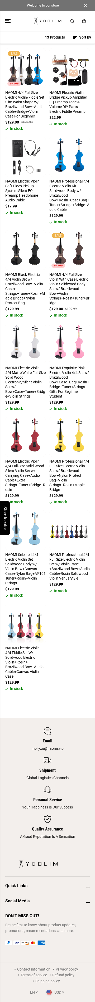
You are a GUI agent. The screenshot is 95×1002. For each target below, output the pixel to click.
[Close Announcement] (85, 5)
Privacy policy (67, 969)
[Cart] (84, 21)
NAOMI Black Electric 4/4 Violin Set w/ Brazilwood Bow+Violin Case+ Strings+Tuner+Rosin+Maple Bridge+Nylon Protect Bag (25, 288)
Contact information (33, 969)
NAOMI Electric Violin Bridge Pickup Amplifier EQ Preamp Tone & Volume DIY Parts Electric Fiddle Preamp (68, 102)
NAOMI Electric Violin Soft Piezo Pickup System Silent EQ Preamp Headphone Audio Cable (22, 190)
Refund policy (63, 975)
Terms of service (34, 975)
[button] (8, 21)
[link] (47, 942)
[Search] (72, 21)
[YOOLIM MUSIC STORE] (47, 21)
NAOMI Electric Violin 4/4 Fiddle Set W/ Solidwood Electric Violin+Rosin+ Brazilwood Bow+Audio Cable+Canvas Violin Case (24, 662)
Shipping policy (47, 981)
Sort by (84, 37)
